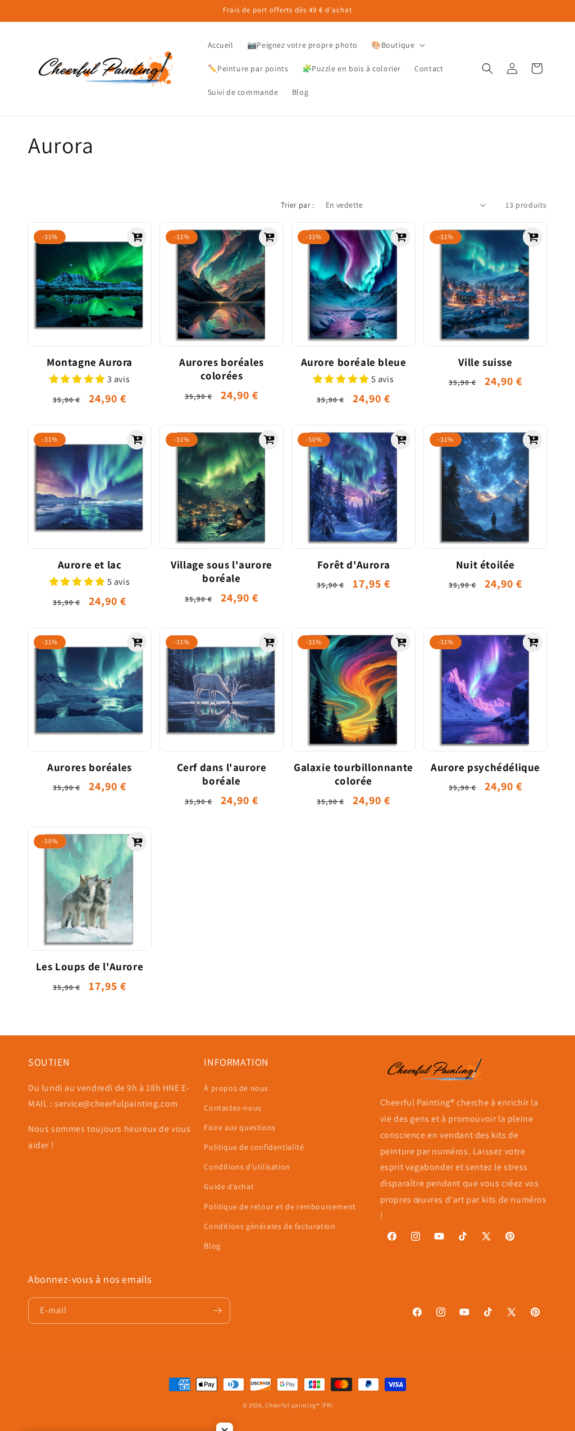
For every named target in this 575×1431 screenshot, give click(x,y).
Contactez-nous (232, 1108)
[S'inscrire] (217, 1310)
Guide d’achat (229, 1186)
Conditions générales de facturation (269, 1226)
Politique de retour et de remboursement (279, 1206)
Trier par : (297, 205)
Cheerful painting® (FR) (298, 1405)
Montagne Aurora (90, 362)
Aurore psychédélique (485, 767)
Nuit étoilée (485, 564)
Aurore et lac (90, 564)
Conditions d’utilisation (247, 1167)
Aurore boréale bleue (354, 362)
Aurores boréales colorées (221, 369)
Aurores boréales (89, 767)
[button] (397, 45)
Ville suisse (485, 362)
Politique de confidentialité (254, 1147)
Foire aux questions (239, 1127)
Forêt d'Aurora (353, 564)
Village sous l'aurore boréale (221, 571)
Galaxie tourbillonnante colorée (353, 774)
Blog (212, 1246)
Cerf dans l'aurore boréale (222, 774)
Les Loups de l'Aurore (90, 966)
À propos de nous (236, 1088)
